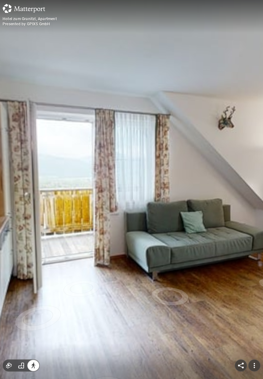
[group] (21, 365)
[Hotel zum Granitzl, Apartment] (131, 189)
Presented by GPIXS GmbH (26, 24)
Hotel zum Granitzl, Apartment (30, 19)
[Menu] (254, 365)
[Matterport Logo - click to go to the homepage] (24, 8)
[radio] (9, 365)
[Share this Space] (241, 365)
